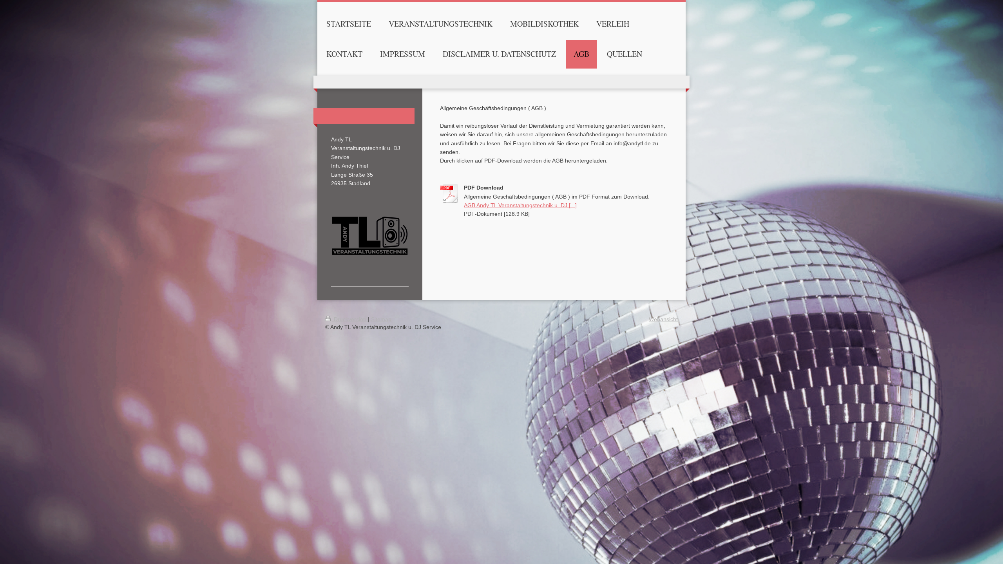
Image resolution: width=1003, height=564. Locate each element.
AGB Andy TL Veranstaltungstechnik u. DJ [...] (520, 205)
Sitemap (381, 319)
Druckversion (350, 319)
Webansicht (663, 319)
